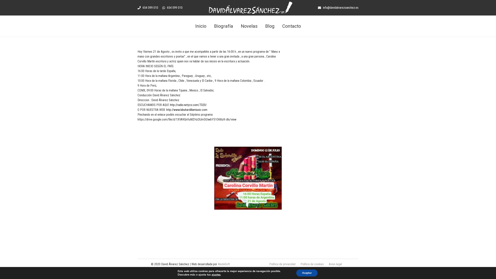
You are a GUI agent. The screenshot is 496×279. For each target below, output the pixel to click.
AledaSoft (224, 264)
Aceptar (307, 273)
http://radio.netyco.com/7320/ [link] (188, 105)
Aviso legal (335, 264)
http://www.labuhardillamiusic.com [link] (186, 110)
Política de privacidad (282, 264)
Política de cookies (312, 264)
